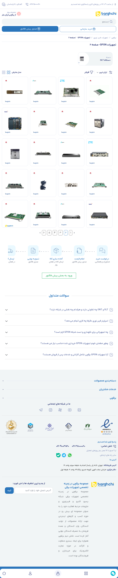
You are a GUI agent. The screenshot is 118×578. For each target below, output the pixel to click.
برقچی (113, 38)
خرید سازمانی (86, 29)
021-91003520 (62, 446)
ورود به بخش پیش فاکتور (59, 275)
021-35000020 (35, 4)
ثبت (9, 490)
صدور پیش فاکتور (28, 28)
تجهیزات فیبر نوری (100, 38)
